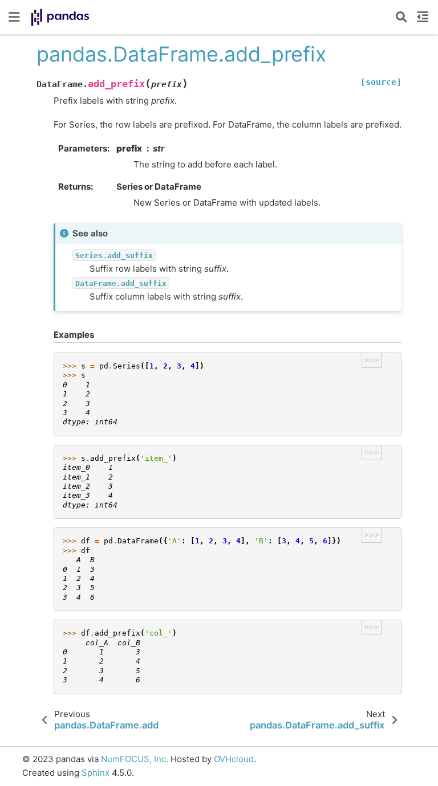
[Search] (401, 17)
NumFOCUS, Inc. (134, 759)
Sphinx (96, 772)
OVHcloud (234, 759)
